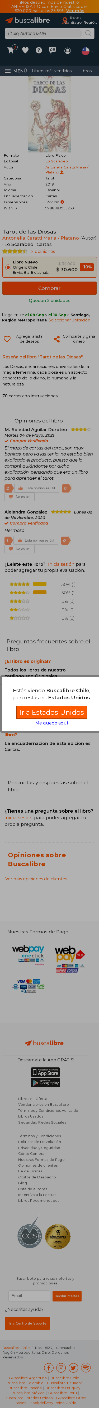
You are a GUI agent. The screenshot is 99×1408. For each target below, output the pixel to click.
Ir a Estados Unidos (51, 712)
